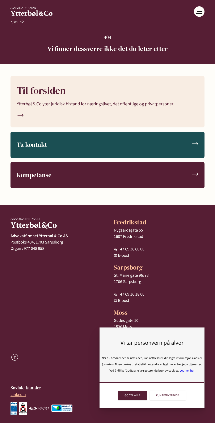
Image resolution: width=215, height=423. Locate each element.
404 (22, 22)
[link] (31, 12)
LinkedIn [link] (18, 395)
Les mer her (187, 370)
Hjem (13, 22)
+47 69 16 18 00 (131, 294)
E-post (123, 255)
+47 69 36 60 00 (131, 249)
